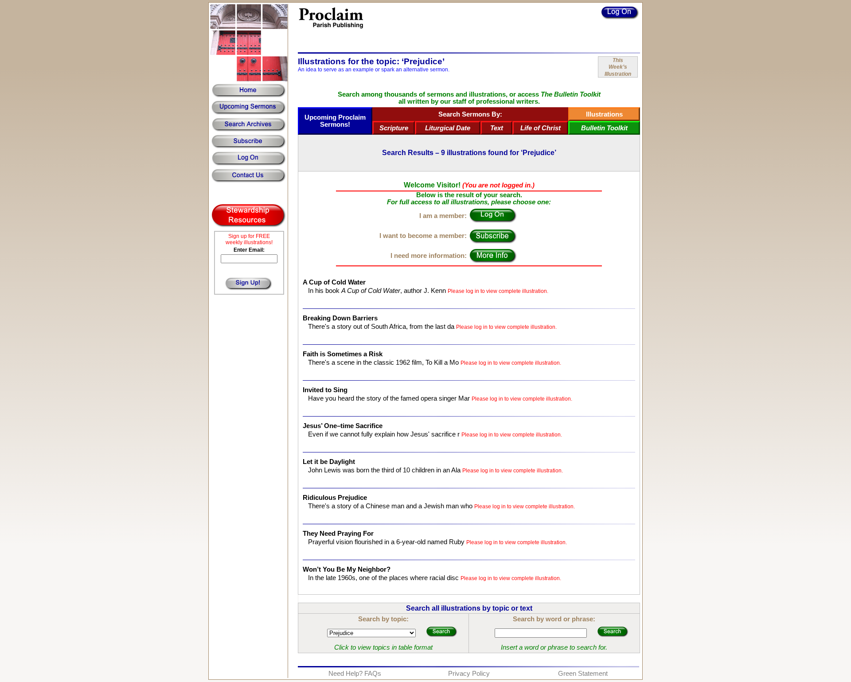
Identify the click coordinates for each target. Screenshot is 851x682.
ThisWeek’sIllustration (618, 67)
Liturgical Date (447, 128)
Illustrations (604, 114)
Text (496, 128)
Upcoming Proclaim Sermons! (335, 121)
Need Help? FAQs (354, 673)
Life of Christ (540, 128)
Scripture (393, 128)
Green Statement (583, 673)
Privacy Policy (469, 673)
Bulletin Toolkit (604, 128)
